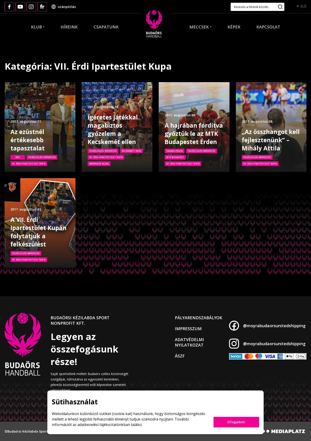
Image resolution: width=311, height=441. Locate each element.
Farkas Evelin (174, 150)
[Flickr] (42, 6)
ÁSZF (180, 356)
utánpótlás (67, 7)
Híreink (69, 27)
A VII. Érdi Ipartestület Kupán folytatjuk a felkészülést (38, 231)
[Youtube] (20, 6)
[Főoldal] (154, 24)
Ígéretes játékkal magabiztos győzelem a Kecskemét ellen (113, 129)
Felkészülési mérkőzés (42, 157)
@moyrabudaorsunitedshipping (274, 325)
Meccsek (199, 27)
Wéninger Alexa (99, 163)
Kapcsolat (268, 27)
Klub (36, 27)
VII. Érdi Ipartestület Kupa (29, 163)
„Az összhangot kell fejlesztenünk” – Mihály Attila (271, 140)
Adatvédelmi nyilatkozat (189, 342)
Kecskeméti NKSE (131, 150)
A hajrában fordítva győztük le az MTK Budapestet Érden (194, 133)
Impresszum (188, 328)
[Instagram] (31, 6)
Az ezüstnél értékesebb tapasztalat (27, 140)
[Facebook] (9, 6)
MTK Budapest (175, 157)
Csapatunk (106, 27)
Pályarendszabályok (198, 317)
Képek (233, 27)
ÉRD (17, 157)
